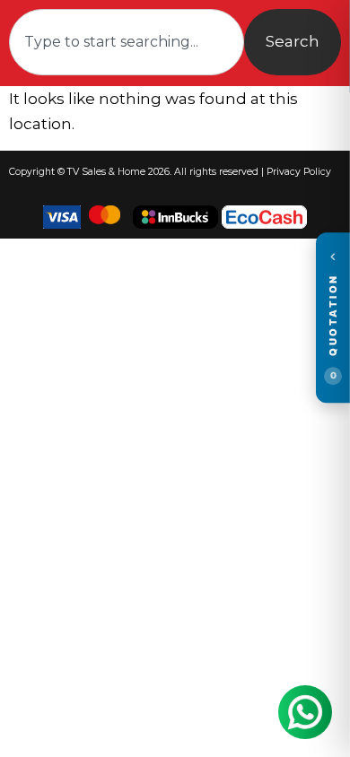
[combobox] (126, 42)
